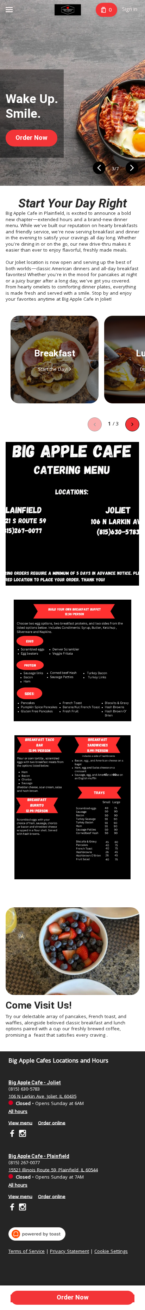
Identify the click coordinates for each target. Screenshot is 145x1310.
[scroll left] (95, 424)
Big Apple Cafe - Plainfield (38, 1156)
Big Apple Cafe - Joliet (34, 1082)
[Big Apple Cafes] (68, 9)
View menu (20, 1123)
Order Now (73, 1297)
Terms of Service (26, 1252)
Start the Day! (53, 370)
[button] (99, 169)
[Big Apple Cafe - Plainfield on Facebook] (12, 1208)
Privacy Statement (69, 1252)
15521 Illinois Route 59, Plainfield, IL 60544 (53, 1170)
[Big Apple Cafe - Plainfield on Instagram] (21, 1208)
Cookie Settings (111, 1252)
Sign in (129, 9)
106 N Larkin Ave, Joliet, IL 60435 (42, 1096)
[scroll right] (132, 424)
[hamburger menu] (9, 10)
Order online (51, 1123)
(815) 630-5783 (24, 1089)
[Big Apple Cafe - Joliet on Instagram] (21, 1135)
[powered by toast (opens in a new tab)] (37, 1234)
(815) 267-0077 (24, 1163)
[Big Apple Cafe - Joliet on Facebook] (12, 1135)
